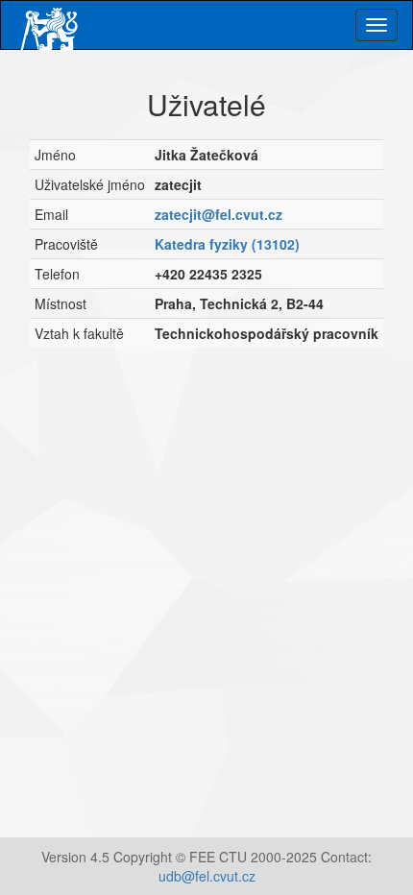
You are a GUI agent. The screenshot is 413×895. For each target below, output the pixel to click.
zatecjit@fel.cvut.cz (218, 214)
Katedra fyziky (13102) (227, 244)
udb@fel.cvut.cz (206, 875)
